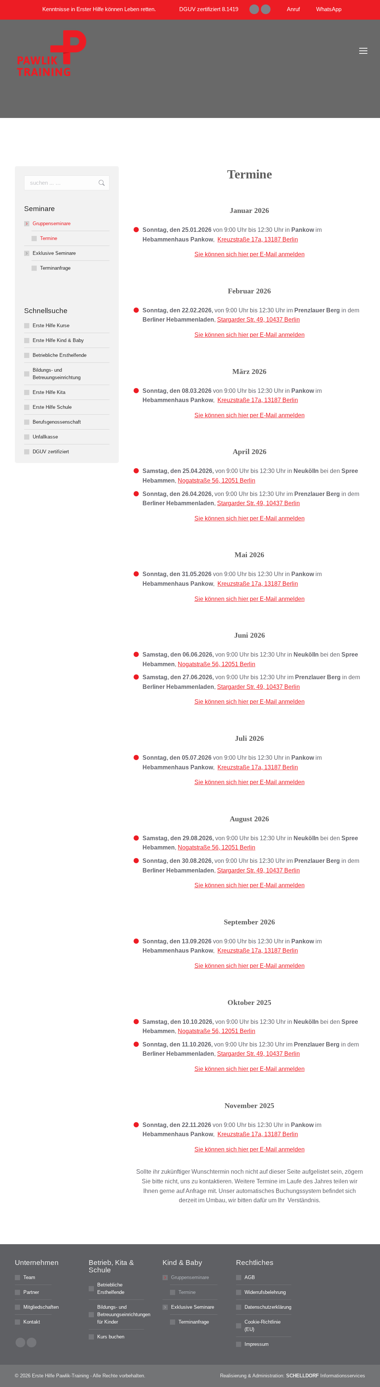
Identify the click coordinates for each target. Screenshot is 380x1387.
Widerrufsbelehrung (265, 1292)
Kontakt (31, 1322)
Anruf (293, 9)
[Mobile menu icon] (363, 53)
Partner (31, 1292)
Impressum (257, 1344)
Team (29, 1277)
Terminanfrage (55, 268)
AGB (250, 1277)
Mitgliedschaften (41, 1307)
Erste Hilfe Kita (49, 392)
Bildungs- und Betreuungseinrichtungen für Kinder (123, 1314)
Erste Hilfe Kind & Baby (58, 340)
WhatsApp (328, 9)
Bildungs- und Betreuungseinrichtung (57, 373)
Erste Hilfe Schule (52, 407)
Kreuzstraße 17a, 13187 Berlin (257, 239)
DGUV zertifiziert (51, 451)
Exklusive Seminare (54, 253)
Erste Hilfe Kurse (51, 325)
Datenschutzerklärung (268, 1307)
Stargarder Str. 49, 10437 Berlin (258, 319)
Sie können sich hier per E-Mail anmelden (249, 254)
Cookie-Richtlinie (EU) (263, 1325)
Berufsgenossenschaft (57, 422)
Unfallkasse (45, 437)
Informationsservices (325, 1375)
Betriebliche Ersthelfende (59, 355)
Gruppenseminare (52, 223)
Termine (48, 238)
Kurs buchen (110, 1337)
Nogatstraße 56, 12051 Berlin (216, 480)
